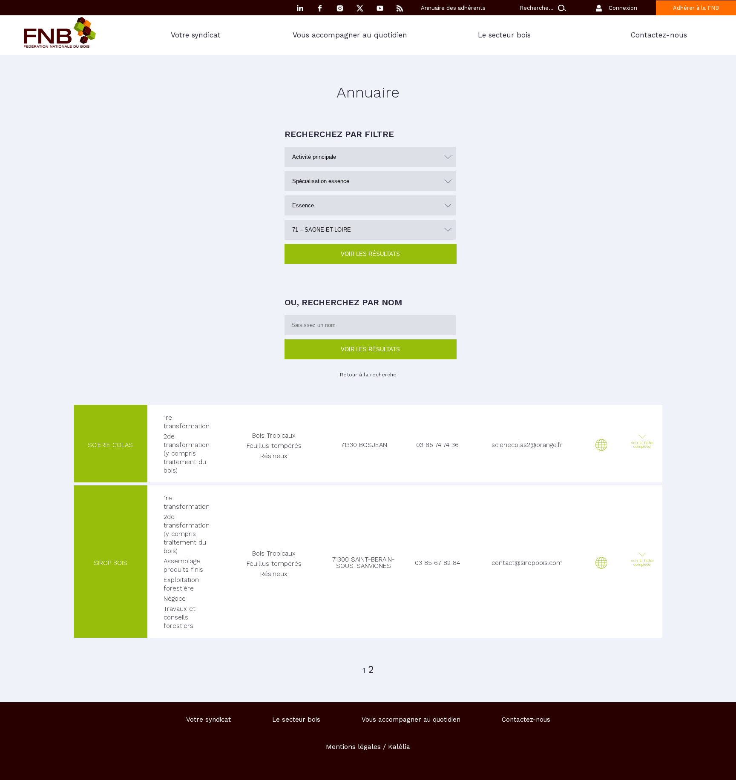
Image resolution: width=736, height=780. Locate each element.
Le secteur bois (504, 35)
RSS (400, 8)
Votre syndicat (196, 35)
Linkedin (300, 8)
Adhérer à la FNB (696, 8)
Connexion (623, 8)
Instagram (340, 8)
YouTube (380, 8)
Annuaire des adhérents (453, 8)
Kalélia (399, 747)
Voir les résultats (370, 254)
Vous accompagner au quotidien (350, 35)
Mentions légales (353, 747)
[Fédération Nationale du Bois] (60, 45)
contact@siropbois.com (527, 563)
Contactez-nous (526, 719)
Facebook (320, 8)
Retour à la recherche (368, 375)
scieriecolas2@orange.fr (527, 445)
